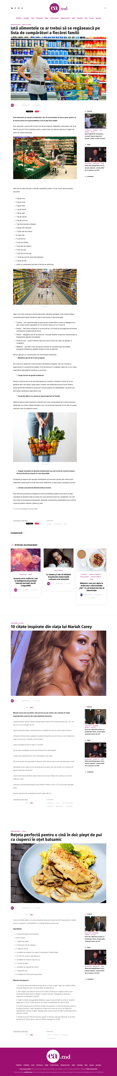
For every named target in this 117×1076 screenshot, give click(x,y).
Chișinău (95, 130)
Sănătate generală (96, 576)
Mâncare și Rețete (16, 24)
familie (65, 524)
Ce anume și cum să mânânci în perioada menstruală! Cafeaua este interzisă (58, 576)
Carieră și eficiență (24, 1063)
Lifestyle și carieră (65, 18)
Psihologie (80, 18)
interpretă (50, 806)
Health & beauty (54, 18)
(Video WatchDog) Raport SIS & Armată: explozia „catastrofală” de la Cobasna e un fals (95, 168)
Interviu (87, 131)
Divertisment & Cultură (17, 623)
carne (49, 1034)
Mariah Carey (59, 806)
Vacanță (91, 18)
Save (35, 595)
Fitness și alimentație (95, 574)
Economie (95, 725)
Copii (101, 130)
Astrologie (98, 18)
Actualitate (26, 18)
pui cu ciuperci (51, 1038)
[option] (25, 574)
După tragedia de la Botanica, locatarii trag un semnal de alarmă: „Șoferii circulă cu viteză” (95, 136)
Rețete (73, 18)
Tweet (27, 707)
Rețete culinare (26, 24)
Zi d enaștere (68, 806)
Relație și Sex (23, 574)
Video (86, 18)
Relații (46, 18)
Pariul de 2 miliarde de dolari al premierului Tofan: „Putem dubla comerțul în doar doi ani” (95, 732)
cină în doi (55, 1034)
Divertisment (39, 18)
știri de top (96, 163)
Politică (93, 727)
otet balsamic (65, 1034)
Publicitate (19, 18)
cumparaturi (58, 524)
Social (32, 18)
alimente (49, 524)
